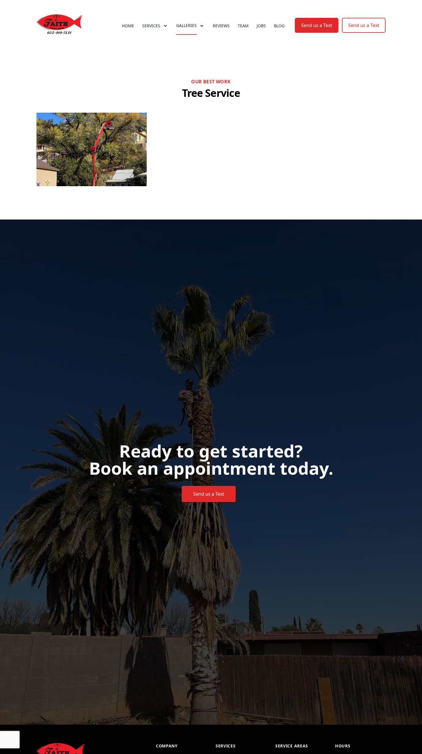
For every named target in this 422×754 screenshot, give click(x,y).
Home (128, 25)
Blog (279, 25)
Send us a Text (316, 25)
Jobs (261, 25)
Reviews (221, 25)
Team (243, 25)
